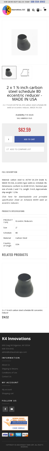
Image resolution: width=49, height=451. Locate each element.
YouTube (11, 409)
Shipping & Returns (10, 368)
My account (7, 389)
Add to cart (29, 139)
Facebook (5, 409)
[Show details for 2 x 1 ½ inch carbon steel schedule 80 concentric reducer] (24, 285)
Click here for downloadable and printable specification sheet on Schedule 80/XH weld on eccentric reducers (24, 199)
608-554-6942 (38, 1)
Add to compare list (20, 149)
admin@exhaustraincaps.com (14, 352)
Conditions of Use (9, 372)
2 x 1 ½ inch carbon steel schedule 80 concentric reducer (22, 311)
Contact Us (6, 376)
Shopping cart (8, 393)
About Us (6, 365)
